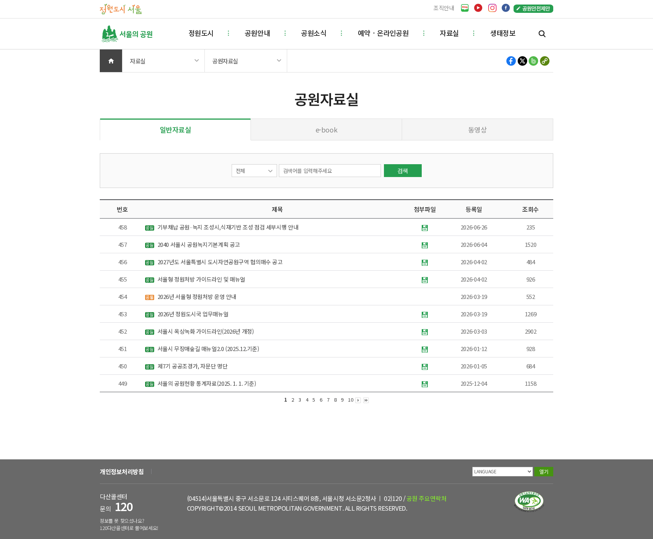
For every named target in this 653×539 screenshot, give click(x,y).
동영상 (477, 129)
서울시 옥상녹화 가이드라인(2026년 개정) (205, 331)
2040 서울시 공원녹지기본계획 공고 (198, 244)
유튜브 (478, 8)
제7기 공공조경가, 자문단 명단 (191, 366)
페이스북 (505, 8)
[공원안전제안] (533, 8)
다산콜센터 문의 (116, 502)
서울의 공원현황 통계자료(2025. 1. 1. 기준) (206, 383)
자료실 (449, 33)
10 (350, 399)
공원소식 (313, 33)
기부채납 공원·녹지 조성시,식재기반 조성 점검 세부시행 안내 (227, 227)
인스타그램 (492, 8)
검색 (542, 33)
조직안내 (443, 8)
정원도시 (201, 33)
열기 (543, 471)
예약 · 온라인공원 (383, 33)
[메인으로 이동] (121, 8)
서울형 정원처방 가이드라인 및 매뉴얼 (200, 279)
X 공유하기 (522, 61)
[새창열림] (465, 8)
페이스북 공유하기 (511, 61)
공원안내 (257, 33)
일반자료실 (175, 129)
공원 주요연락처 (426, 498)
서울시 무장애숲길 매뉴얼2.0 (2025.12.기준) (207, 349)
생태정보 (502, 33)
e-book (326, 129)
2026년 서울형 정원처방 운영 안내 (196, 296)
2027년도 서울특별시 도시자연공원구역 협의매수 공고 (219, 262)
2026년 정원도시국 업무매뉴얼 (192, 314)
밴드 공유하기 (533, 61)
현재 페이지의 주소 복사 (544, 61)
